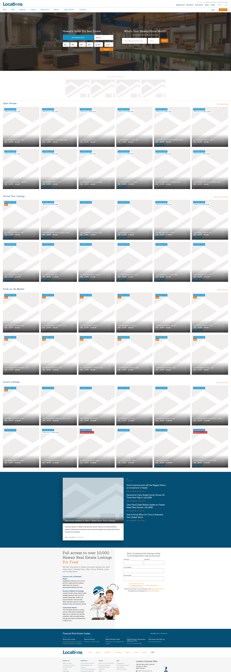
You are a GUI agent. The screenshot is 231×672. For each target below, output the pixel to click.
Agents (22, 9)
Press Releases (67, 667)
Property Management (87, 671)
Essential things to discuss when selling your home (136, 640)
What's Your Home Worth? (106, 663)
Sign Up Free (223, 10)
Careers (207, 5)
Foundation (118, 652)
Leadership (107, 652)
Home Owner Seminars (87, 663)
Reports (127, 652)
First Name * (126, 559)
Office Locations (67, 663)
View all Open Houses (222, 104)
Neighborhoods (180, 5)
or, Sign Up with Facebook (151, 585)
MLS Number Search (123, 665)
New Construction (122, 669)
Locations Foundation (69, 665)
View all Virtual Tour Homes (221, 197)
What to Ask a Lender (69, 639)
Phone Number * (127, 575)
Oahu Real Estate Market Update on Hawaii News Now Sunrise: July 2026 (146, 506)
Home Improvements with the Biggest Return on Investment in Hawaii (146, 486)
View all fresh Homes (222, 290)
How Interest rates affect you (156, 639)
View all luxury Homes (222, 382)
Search (106, 49)
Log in (213, 10)
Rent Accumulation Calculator (104, 668)
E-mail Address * (127, 567)
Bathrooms (82, 41)
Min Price (96, 41)
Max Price (107, 41)
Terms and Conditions (153, 591)
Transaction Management (88, 669)
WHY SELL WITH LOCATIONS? (132, 46)
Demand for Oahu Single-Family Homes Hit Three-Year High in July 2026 (145, 496)
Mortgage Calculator (104, 665)
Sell (13, 9)
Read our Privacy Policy (157, 589)
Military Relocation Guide (112, 639)
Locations (65, 34)
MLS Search (190, 5)
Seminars (45, 9)
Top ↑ (153, 652)
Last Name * (147, 559)
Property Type (98, 34)
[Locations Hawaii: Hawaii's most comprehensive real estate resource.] (13, 4)
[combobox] (103, 37)
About (90, 652)
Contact (213, 5)
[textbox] (66, 45)
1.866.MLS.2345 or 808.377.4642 (216, 2)
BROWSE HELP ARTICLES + (159, 633)
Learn (33, 9)
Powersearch (120, 663)
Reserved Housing (89, 639)
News (56, 9)
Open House (69, 9)
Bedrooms (65, 41)
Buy (4, 9)
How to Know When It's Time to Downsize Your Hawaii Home (145, 515)
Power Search (199, 5)
